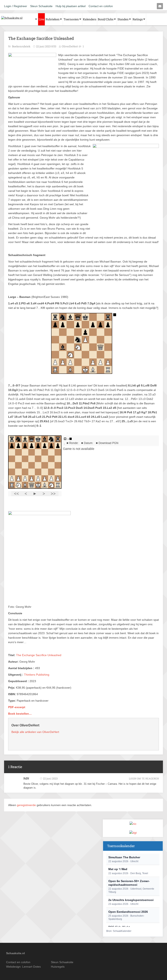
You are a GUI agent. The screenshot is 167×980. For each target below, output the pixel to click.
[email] (160, 6)
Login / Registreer (15, 6)
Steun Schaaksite (41, 6)
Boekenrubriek (21, 46)
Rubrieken (52, 19)
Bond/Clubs (105, 19)
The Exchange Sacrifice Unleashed (38, 655)
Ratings (138, 19)
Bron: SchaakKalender (118, 931)
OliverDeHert (70, 46)
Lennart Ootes (31, 966)
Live (41, 19)
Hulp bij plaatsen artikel (71, 6)
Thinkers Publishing (36, 674)
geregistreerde (27, 805)
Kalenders (89, 19)
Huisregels (58, 966)
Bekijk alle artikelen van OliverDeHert (35, 732)
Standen (123, 19)
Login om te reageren (144, 778)
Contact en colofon (101, 6)
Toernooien (71, 19)
